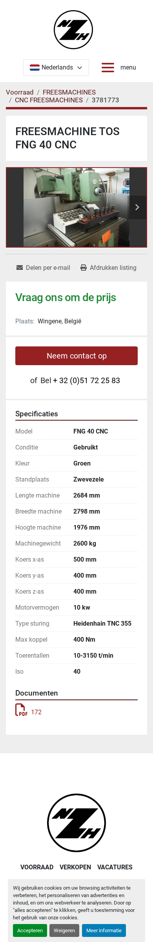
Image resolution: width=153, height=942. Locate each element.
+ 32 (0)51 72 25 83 (86, 380)
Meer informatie (104, 930)
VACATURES (115, 867)
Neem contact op (77, 355)
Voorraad (36, 867)
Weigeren (64, 930)
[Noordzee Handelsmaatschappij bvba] (76, 822)
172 (36, 712)
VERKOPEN (75, 867)
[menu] (109, 67)
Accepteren (30, 930)
